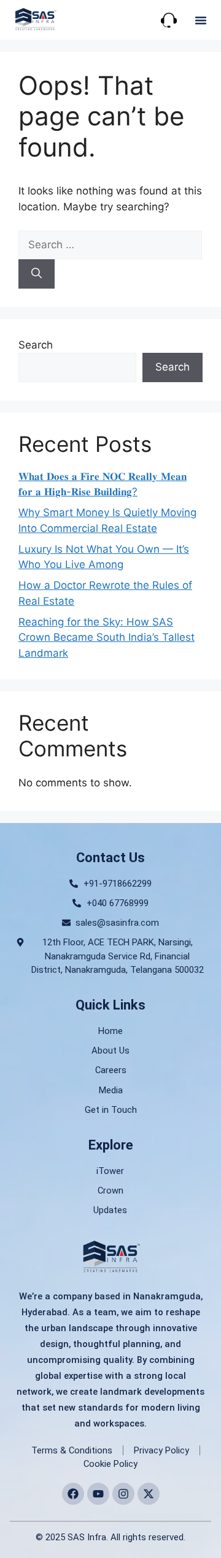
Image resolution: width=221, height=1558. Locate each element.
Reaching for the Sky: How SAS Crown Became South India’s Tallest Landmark (106, 637)
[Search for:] (110, 244)
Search (35, 345)
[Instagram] (123, 1494)
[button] (201, 20)
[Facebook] (73, 1494)
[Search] (36, 274)
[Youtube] (98, 1494)
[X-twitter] (149, 1494)
